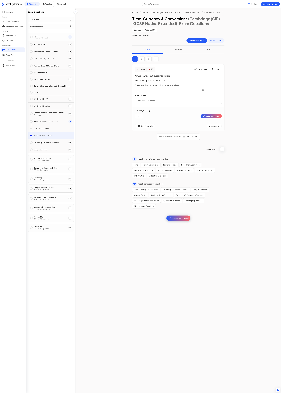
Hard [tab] (209, 49)
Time (136, 165)
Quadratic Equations (171, 200)
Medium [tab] (178, 49)
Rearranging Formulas (193, 200)
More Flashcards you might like (151, 184)
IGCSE (135, 12)
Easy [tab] (147, 49)
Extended (176, 12)
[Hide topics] (75, 11)
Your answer (140, 95)
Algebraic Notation (184, 170)
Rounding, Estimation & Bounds (175, 189)
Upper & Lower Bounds (143, 170)
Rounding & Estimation (190, 165)
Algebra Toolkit (140, 195)
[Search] (249, 4)
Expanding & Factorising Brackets (189, 195)
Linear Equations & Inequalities (146, 200)
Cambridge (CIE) (159, 12)
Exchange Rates (170, 165)
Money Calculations (151, 165)
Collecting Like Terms (157, 176)
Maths (145, 12)
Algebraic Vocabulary (204, 170)
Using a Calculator (165, 170)
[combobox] (197, 4)
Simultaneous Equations (144, 206)
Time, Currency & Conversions (146, 189)
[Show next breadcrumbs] (222, 12)
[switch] (278, 390)
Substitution (139, 176)
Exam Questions (193, 12)
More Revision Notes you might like (153, 159)
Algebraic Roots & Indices (161, 195)
